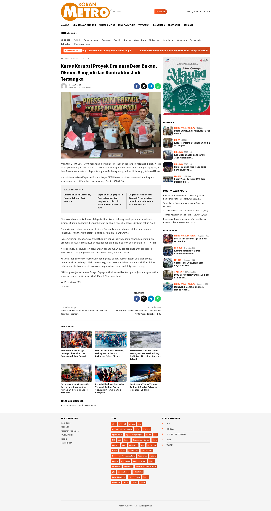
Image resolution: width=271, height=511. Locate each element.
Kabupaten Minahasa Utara (123, 456)
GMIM (114, 450)
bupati (127, 440)
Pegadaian (128, 466)
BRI (113, 440)
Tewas (125, 482)
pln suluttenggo (124, 472)
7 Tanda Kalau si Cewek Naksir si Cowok (181, 214)
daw (142, 445)
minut (151, 461)
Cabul (154, 440)
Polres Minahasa (118, 477)
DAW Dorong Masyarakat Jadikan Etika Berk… (191, 276)
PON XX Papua (134, 477)
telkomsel (116, 482)
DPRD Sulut (151, 445)
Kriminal (191, 128)
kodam (153, 456)
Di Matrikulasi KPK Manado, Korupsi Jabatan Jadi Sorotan (77, 198)
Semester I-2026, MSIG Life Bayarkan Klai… (188, 264)
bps (155, 434)
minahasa (125, 461)
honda (122, 450)
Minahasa (178, 152)
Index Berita (66, 423)
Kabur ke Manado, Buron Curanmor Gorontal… (187, 252)
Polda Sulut (138, 472)
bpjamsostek (117, 434)
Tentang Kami (66, 442)
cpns (124, 445)
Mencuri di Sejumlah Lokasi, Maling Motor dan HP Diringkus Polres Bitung (109, 353)
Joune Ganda (146, 450)
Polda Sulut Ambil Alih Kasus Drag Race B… (192, 132)
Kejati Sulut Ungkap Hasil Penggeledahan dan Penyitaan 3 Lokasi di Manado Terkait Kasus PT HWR (110, 201)
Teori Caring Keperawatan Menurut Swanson (184, 203)
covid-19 (115, 445)
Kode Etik (65, 426)
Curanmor (133, 445)
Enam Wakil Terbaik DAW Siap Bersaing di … (189, 180)
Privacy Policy (67, 434)
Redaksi (64, 439)
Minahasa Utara (139, 461)
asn (139, 424)
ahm (114, 424)
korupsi (65, 286)
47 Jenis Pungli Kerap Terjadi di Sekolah (181, 210)
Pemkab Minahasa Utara (146, 466)
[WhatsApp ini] (158, 86)
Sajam (145, 477)
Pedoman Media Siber (70, 431)
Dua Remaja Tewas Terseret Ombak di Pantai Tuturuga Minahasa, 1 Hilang (144, 387)
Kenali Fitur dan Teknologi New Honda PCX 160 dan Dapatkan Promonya (84, 310)
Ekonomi (178, 176)
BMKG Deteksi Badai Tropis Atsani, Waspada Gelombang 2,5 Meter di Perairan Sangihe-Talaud (145, 354)
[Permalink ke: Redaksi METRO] (64, 86)
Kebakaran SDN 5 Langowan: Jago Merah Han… (189, 156)
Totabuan (191, 236)
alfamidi (122, 424)
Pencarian (160, 11)
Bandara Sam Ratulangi (122, 429)
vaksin (142, 482)
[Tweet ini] (144, 86)
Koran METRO (125, 505)
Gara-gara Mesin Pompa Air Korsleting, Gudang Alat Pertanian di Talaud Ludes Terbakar (75, 388)
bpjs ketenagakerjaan (134, 434)
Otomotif (178, 272)
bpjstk (148, 434)
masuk (75, 405)
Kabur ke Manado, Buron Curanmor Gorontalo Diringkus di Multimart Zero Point (161, 50)
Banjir (137, 429)
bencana (146, 429)
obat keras (116, 466)
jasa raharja (133, 450)
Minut (177, 140)
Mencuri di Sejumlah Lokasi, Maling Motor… (189, 288)
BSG (119, 440)
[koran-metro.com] (85, 11)
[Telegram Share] (151, 86)
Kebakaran (142, 456)
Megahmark (147, 505)
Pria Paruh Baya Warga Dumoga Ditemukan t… (190, 240)
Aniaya (132, 424)
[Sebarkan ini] (137, 86)
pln (113, 472)
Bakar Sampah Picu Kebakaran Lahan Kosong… (190, 168)
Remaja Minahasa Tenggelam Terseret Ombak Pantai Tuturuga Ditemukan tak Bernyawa (110, 388)
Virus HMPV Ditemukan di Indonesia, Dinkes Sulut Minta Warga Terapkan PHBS (138, 310)
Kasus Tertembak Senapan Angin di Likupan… (192, 144)
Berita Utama (180, 128)
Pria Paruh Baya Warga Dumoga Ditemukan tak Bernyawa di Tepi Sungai (73, 353)
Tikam (134, 482)
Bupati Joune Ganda (141, 440)
